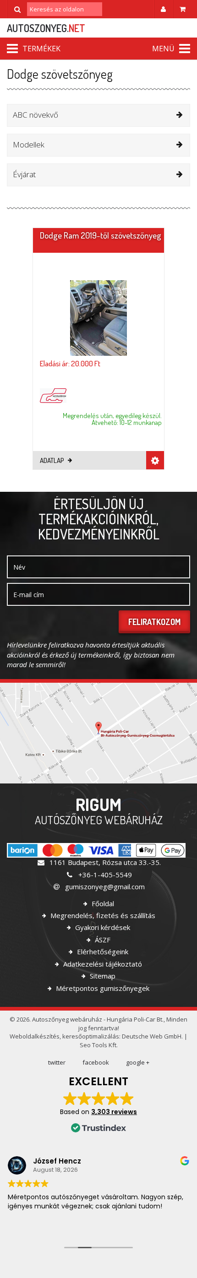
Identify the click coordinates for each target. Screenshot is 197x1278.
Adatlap (53, 460)
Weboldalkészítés (35, 1036)
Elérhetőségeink (101, 951)
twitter (57, 1062)
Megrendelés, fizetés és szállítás (102, 915)
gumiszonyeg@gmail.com (104, 886)
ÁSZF (101, 939)
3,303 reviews (114, 1111)
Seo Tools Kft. (99, 1045)
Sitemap (101, 975)
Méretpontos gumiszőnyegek (101, 988)
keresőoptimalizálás (90, 1036)
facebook (95, 1062)
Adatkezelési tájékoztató (101, 963)
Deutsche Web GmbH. (152, 1036)
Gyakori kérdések (101, 927)
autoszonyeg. (46, 28)
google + (137, 1062)
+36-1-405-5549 (104, 874)
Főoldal (102, 903)
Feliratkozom (154, 622)
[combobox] (98, 115)
